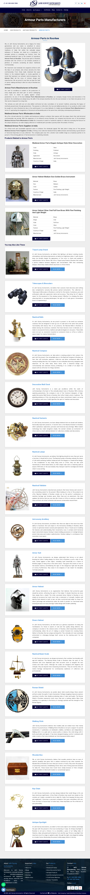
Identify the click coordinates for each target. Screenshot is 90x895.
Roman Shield (37, 688)
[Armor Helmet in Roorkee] (17, 600)
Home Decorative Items (53, 870)
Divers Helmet (38, 620)
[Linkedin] (82, 3)
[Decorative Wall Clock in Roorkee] (17, 397)
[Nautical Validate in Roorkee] (17, 499)
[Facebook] (76, 3)
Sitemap (66, 10)
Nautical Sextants (39, 418)
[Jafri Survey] (45, 3)
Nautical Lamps (38, 452)
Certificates (47, 10)
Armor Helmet (38, 586)
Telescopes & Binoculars (42, 283)
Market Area (29, 877)
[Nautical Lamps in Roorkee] (17, 465)
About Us (28, 10)
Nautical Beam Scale (40, 654)
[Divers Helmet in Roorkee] (17, 633)
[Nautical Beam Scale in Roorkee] (17, 667)
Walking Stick (37, 721)
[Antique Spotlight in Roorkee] (17, 835)
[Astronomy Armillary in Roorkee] (17, 532)
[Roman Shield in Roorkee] (17, 701)
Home (23, 10)
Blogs (53, 10)
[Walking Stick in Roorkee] (17, 734)
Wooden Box (37, 755)
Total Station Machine (53, 877)
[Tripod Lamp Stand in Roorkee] (17, 263)
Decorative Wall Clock (41, 384)
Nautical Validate (39, 485)
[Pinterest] (84, 3)
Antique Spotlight (39, 822)
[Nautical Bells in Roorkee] (17, 330)
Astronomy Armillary (40, 519)
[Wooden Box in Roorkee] (17, 768)
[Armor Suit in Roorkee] (17, 566)
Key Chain (36, 789)
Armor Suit (36, 553)
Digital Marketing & (71, 893)
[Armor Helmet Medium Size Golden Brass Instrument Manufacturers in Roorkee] (17, 190)
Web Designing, (62, 893)
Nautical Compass (39, 351)
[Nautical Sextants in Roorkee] (17, 431)
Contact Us (59, 10)
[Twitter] (79, 3)
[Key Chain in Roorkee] (17, 802)
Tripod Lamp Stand (40, 250)
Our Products (36, 10)
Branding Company (81, 893)
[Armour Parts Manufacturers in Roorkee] (63, 64)
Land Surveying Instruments (54, 875)
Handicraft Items (51, 867)
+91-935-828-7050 (11, 3)
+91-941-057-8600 (73, 879)
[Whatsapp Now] (3, 885)
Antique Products (30, 30)
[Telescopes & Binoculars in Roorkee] (17, 296)
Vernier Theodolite (52, 880)
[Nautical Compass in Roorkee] (17, 364)
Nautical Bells (37, 317)
